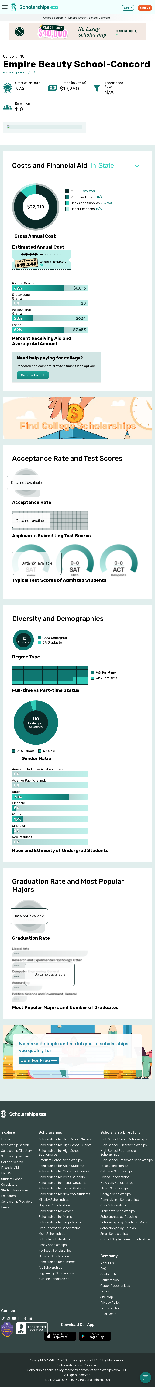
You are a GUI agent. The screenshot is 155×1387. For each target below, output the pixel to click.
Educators (8, 1196)
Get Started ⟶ (32, 375)
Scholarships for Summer (57, 1262)
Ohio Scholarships (113, 1205)
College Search (53, 17)
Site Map (106, 1297)
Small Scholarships (114, 1233)
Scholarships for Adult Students (61, 1166)
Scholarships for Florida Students (62, 1183)
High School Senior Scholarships (123, 1139)
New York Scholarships (116, 1183)
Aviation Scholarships (54, 1279)
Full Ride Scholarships (54, 1239)
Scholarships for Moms (55, 1216)
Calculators (9, 1184)
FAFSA (6, 1173)
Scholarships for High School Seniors (65, 1139)
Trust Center (109, 1314)
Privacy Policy (110, 1302)
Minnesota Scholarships (117, 1211)
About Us (107, 1263)
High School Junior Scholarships (123, 1145)
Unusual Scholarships (54, 1256)
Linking (105, 1291)
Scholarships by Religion (118, 1228)
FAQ (103, 1269)
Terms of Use (109, 1308)
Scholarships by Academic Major (123, 1222)
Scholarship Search (15, 1145)
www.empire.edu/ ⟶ (19, 72)
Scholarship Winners (15, 1156)
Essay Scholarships (53, 1245)
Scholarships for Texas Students (62, 1177)
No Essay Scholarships (55, 1250)
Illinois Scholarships (114, 1188)
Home (5, 1139)
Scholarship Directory (16, 1151)
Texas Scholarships (114, 1166)
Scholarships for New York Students (64, 1194)
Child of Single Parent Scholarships (125, 1239)
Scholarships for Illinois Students (62, 1188)
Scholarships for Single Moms (60, 1222)
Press (5, 1207)
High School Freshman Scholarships (126, 1160)
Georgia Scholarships (115, 1194)
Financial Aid (10, 1167)
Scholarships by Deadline (118, 1216)
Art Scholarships (50, 1267)
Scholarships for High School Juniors (65, 1145)
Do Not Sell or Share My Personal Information (77, 1380)
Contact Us (108, 1274)
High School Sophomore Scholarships (118, 1152)
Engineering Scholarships (57, 1273)
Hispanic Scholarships (55, 1205)
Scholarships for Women (56, 1211)
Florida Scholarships (114, 1177)
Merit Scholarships (52, 1233)
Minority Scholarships (54, 1200)
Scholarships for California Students (64, 1171)
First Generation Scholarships (60, 1228)
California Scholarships (116, 1171)
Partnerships (109, 1280)
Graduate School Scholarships (60, 1160)
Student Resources (15, 1190)
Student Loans (11, 1179)
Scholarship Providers (17, 1201)
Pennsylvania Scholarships (119, 1200)
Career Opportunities (115, 1285)
